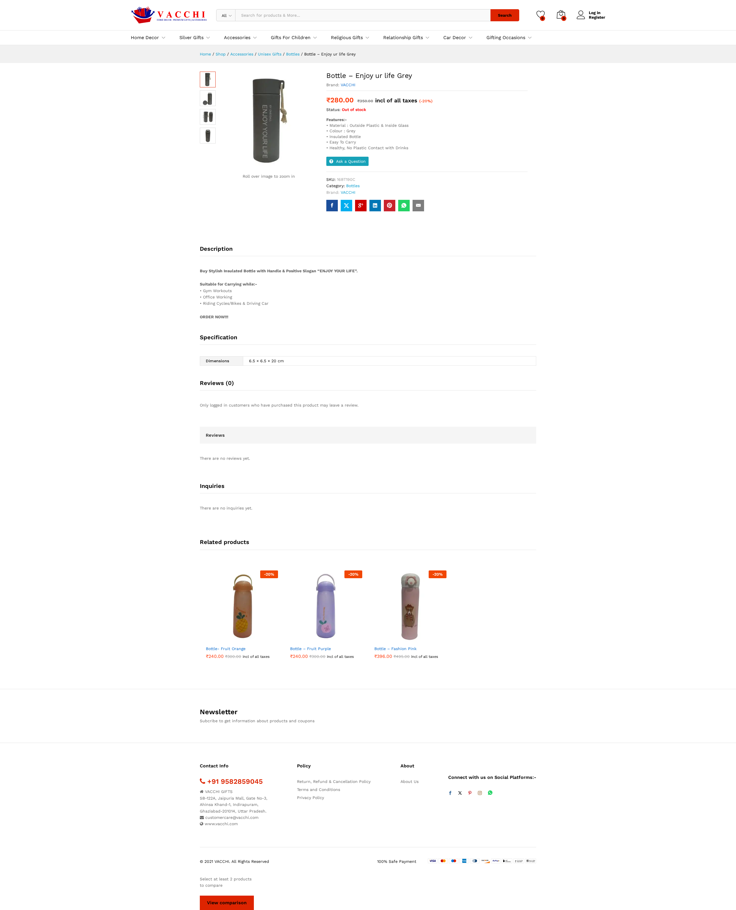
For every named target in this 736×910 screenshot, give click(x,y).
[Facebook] (450, 793)
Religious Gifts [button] (347, 37)
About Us (409, 781)
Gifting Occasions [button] (505, 37)
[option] (242, 615)
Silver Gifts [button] (191, 37)
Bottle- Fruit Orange (226, 648)
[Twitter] (460, 793)
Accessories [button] (237, 37)
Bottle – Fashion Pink (395, 648)
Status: (333, 109)
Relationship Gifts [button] (403, 37)
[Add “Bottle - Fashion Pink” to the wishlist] (416, 636)
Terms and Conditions (318, 789)
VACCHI (348, 85)
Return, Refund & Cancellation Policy (334, 781)
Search (505, 15)
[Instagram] (480, 793)
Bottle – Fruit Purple (310, 648)
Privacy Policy (310, 797)
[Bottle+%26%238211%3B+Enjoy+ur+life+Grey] (346, 205)
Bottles (353, 185)
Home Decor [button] (145, 37)
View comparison (227, 902)
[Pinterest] (470, 793)
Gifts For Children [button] (290, 37)
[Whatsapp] (490, 793)
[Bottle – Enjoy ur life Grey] (332, 205)
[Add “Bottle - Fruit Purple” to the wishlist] (331, 636)
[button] (221, 636)
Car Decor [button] (454, 37)
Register (597, 17)
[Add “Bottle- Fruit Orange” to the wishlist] (247, 636)
